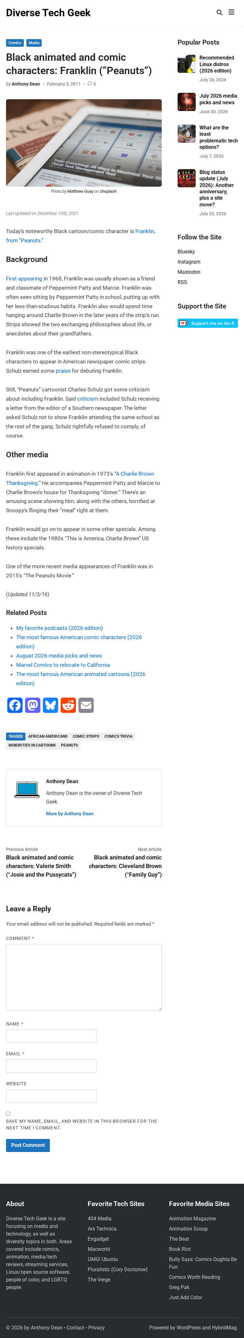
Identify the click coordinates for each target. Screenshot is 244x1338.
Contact (75, 1328)
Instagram (189, 262)
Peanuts (69, 745)
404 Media (100, 1219)
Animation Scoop (188, 1229)
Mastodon (189, 272)
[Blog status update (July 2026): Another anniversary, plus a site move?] (187, 173)
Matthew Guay (80, 191)
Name (14, 1023)
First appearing (24, 278)
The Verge (99, 1280)
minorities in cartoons (32, 745)
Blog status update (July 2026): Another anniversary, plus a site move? (217, 188)
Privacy (96, 1328)
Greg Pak (179, 1287)
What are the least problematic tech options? (219, 137)
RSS (182, 282)
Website (16, 1083)
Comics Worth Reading (194, 1277)
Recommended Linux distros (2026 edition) (217, 64)
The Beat (179, 1239)
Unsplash (108, 191)
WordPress (189, 1328)
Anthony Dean (26, 83)
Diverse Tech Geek (48, 13)
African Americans (47, 736)
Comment (20, 938)
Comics (15, 43)
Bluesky (186, 252)
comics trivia (118, 736)
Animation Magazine (192, 1219)
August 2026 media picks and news (59, 655)
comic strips (86, 736)
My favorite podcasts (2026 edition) (59, 628)
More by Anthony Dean (69, 814)
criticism (88, 399)
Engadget (98, 1239)
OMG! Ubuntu (103, 1259)
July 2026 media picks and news (218, 99)
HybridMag (224, 1328)
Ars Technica (102, 1229)
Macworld (99, 1249)
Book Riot (180, 1249)
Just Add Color (185, 1297)
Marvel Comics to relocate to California (63, 665)
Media (34, 43)
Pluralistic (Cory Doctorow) (118, 1269)
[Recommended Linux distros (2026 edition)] (187, 58)
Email (15, 1053)
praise (64, 371)
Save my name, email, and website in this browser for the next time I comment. (81, 1124)
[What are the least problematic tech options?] (187, 128)
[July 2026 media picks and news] (187, 96)
